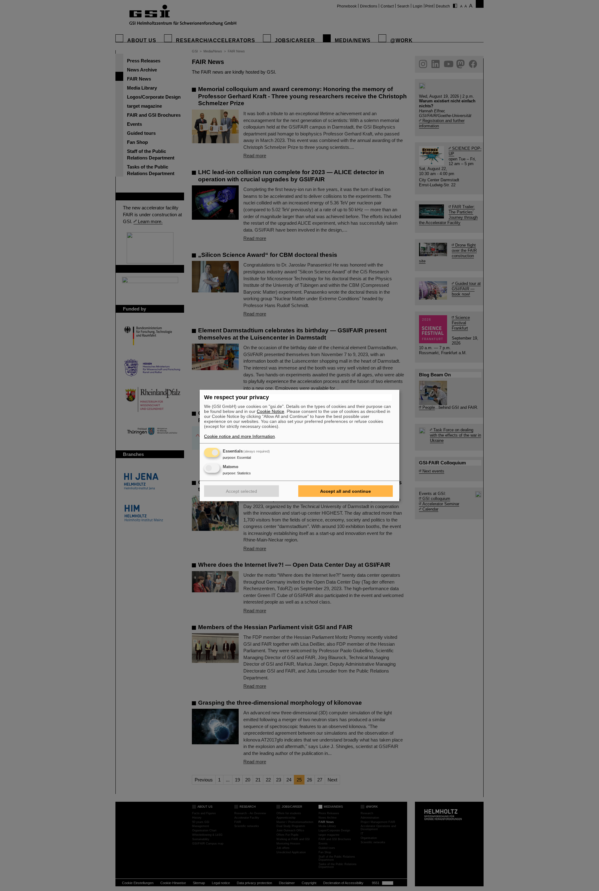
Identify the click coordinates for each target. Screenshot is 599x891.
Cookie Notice (270, 411)
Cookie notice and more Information (239, 436)
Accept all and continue (345, 491)
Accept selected (241, 491)
